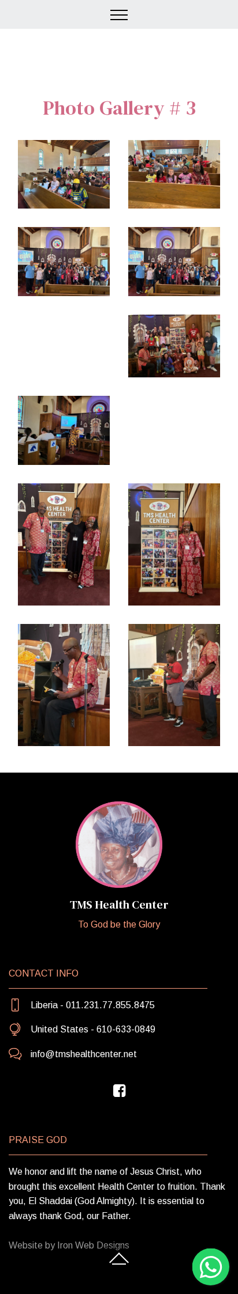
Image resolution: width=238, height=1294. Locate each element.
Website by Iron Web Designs (69, 1245)
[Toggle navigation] (119, 14)
